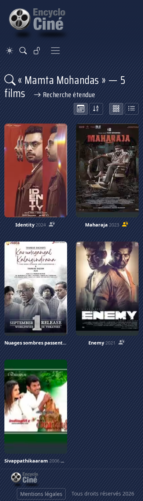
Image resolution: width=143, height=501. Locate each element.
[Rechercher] (23, 50)
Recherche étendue (68, 94)
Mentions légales (41, 493)
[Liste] (132, 109)
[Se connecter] (37, 50)
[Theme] (9, 50)
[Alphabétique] (96, 109)
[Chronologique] (81, 109)
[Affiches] (116, 109)
